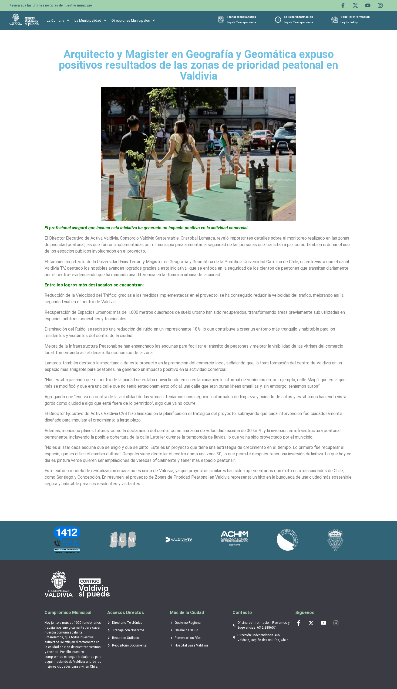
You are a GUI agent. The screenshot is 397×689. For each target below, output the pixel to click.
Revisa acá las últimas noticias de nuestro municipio (50, 5)
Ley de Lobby (349, 22)
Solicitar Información (298, 16)
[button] (58, 20)
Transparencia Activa (241, 16)
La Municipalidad (88, 20)
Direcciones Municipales (131, 20)
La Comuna (55, 20)
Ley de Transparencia (241, 22)
